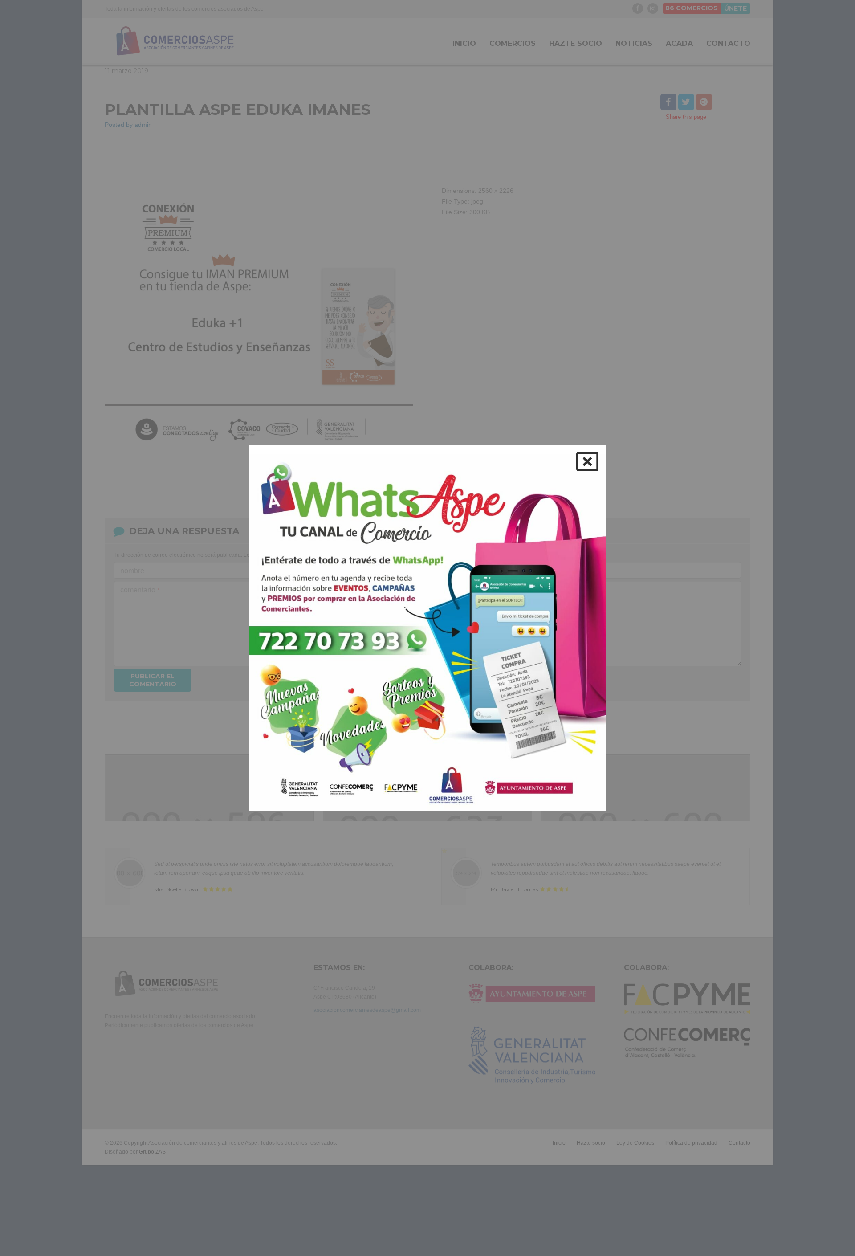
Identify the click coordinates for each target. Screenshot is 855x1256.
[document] (427, 628)
